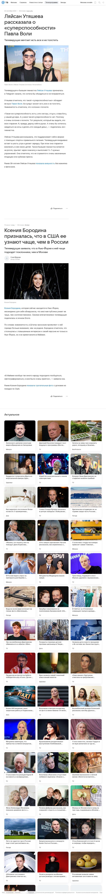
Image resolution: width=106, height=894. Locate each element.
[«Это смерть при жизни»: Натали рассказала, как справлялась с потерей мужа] (53, 535)
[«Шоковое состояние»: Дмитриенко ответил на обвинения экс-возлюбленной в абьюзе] (19, 867)
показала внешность (45, 163)
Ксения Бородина (12, 308)
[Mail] (3, 2)
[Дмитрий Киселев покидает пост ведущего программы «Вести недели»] (53, 436)
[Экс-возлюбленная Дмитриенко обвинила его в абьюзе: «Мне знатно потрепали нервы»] (19, 635)
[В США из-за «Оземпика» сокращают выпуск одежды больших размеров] (86, 601)
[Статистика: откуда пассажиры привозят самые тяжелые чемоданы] (86, 535)
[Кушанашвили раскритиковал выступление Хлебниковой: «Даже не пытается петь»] (53, 734)
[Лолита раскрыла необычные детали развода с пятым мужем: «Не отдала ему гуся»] (53, 867)
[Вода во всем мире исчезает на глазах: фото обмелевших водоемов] (19, 601)
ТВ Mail (27, 225)
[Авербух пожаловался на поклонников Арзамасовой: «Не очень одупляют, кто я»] (53, 601)
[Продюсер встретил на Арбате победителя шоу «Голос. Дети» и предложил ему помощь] (19, 668)
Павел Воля (16, 104)
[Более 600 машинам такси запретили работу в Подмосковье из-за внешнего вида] (19, 701)
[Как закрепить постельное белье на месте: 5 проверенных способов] (19, 502)
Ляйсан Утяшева (44, 90)
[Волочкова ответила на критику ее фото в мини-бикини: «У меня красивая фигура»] (53, 701)
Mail (3, 892)
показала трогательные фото (40, 385)
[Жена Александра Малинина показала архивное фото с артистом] (19, 800)
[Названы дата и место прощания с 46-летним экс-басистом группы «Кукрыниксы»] (86, 635)
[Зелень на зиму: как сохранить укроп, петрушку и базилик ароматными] (86, 436)
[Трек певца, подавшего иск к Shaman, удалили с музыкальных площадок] (86, 568)
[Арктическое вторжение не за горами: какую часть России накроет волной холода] (86, 502)
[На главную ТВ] (6, 2)
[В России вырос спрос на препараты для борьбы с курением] (19, 568)
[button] (36, 63)
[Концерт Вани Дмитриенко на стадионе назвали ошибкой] (86, 469)
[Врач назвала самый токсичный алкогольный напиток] (53, 668)
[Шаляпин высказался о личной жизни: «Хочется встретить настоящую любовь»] (86, 767)
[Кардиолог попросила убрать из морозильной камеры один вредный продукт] (19, 469)
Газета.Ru (29, 11)
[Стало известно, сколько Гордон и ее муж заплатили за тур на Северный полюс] (86, 734)
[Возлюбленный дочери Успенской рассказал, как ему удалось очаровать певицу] (86, 701)
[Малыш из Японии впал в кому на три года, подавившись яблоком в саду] (86, 800)
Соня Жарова (16, 257)
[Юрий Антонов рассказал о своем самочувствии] (53, 469)
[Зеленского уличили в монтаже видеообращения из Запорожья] (19, 436)
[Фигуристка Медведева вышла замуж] (53, 568)
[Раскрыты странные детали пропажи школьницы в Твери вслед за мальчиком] (53, 635)
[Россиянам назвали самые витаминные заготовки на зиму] (86, 867)
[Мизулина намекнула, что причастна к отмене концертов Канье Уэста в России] (19, 734)
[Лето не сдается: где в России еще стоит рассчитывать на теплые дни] (19, 834)
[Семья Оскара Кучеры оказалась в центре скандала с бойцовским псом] (53, 502)
